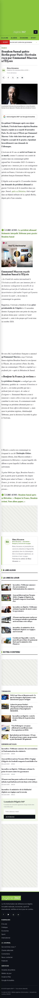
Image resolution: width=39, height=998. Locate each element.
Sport (33, 38)
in (18, 915)
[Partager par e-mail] (22, 78)
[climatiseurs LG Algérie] (19, 254)
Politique (4, 927)
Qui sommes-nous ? (8, 947)
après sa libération (18, 191)
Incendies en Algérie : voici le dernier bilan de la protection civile (23, 718)
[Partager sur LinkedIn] (18, 78)
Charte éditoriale (7, 950)
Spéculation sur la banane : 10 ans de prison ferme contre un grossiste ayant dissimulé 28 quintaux (23, 737)
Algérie (14, 38)
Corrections (5, 954)
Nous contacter (7, 957)
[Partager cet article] (3, 78)
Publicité (4, 961)
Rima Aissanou (13, 68)
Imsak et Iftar (6, 977)
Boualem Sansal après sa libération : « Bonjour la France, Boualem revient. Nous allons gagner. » (19, 498)
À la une (4, 38)
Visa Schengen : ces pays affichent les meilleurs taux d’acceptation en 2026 (21, 728)
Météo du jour (6, 973)
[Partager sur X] (13, 78)
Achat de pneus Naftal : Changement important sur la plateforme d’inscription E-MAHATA (21, 708)
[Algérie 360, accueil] (19, 32)
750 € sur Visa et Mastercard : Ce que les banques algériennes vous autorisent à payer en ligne (23, 698)
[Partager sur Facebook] (8, 78)
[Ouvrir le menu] (35, 32)
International (5, 938)
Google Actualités (7, 980)
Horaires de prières (8, 970)
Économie (24, 38)
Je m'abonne (10, 817)
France (4, 48)
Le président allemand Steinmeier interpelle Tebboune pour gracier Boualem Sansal (19, 233)
